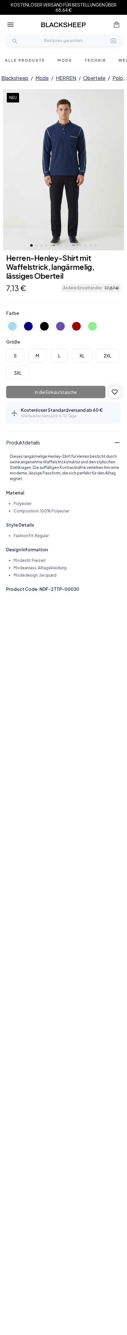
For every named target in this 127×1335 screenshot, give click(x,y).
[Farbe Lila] (60, 326)
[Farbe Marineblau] (28, 326)
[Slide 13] (90, 245)
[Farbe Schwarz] (44, 326)
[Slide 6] (56, 245)
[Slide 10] (76, 245)
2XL (107, 355)
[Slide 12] (85, 245)
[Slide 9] (71, 245)
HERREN (66, 78)
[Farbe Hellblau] (12, 326)
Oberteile (94, 78)
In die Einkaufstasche (56, 392)
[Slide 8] (66, 245)
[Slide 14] (95, 245)
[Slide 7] (61, 245)
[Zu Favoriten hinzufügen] (115, 392)
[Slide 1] (31, 245)
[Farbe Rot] (76, 326)
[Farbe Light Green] (92, 326)
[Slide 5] (51, 245)
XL (82, 355)
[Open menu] (10, 24)
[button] (113, 40)
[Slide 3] (41, 245)
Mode (42, 78)
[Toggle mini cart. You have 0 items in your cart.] (116, 24)
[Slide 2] (36, 245)
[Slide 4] (46, 245)
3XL (18, 373)
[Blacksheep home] (63, 25)
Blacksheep (14, 78)
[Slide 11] (81, 245)
